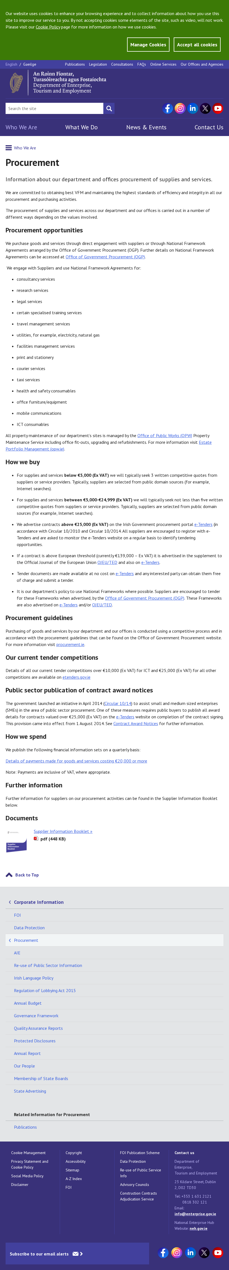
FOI (17, 915)
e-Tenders (203, 524)
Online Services (163, 64)
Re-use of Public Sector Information (48, 965)
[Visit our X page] (205, 108)
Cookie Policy (48, 27)
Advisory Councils (134, 1184)
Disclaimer (19, 1184)
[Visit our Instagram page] (180, 108)
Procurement (26, 940)
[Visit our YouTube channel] (217, 108)
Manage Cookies (148, 44)
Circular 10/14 (117, 703)
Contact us (184, 1152)
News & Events (146, 127)
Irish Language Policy (33, 978)
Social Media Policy (27, 1175)
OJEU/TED (107, 562)
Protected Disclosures (35, 1040)
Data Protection (29, 927)
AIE (17, 953)
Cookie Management (28, 1152)
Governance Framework (36, 1015)
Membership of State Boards (41, 1078)
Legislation (98, 64)
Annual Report (27, 1053)
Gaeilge (29, 64)
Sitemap (72, 1170)
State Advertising (30, 1091)
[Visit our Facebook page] (167, 108)
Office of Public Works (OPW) (164, 435)
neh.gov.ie (198, 1228)
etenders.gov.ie (76, 677)
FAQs (141, 64)
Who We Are (21, 127)
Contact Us (209, 127)
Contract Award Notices (135, 723)
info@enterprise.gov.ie (195, 1213)
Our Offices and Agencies (202, 64)
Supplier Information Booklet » (63, 831)
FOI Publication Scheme (140, 1152)
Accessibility (76, 1161)
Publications (75, 64)
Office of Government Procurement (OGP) (105, 256)
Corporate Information (39, 902)
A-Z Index (74, 1178)
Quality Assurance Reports (38, 1028)
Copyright (74, 1152)
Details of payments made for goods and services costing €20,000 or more (76, 761)
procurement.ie (70, 644)
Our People (24, 1066)
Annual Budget (28, 1003)
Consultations (122, 64)
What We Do (81, 127)
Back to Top (27, 875)
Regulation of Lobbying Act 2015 (45, 990)
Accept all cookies (197, 44)
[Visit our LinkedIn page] (192, 108)
